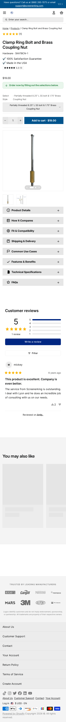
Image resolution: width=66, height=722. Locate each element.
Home (5, 28)
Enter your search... (19, 19)
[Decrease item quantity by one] (5, 120)
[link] (12, 34)
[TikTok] (4, 693)
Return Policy (11, 664)
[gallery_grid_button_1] (35, 187)
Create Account (12, 683)
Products (15, 28)
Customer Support (14, 636)
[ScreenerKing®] (11, 12)
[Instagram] (10, 693)
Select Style (32, 97)
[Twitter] (15, 693)
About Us (8, 626)
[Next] (39, 187)
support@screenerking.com (29, 5)
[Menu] (6, 12)
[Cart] (60, 12)
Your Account (11, 655)
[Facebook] (20, 693)
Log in (6, 703)
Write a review (33, 341)
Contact (7, 645)
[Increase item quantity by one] (20, 120)
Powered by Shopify (14, 713)
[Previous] (27, 187)
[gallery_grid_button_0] (32, 187)
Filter (35, 353)
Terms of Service (13, 674)
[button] (43, 120)
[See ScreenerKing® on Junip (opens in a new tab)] (40, 415)
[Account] (53, 12)
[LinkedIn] (25, 693)
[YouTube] (30, 693)
